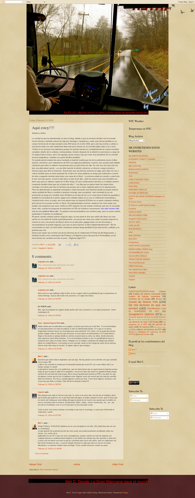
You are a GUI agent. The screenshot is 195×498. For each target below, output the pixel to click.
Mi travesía (144, 327)
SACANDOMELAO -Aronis (139, 253)
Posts (134, 396)
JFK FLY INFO (134, 222)
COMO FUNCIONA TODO (139, 180)
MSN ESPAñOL (135, 236)
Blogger (125, 493)
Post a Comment (41, 454)
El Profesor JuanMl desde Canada (142, 205)
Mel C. (43, 245)
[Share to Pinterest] (77, 244)
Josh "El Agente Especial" (156, 317)
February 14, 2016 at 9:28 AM (49, 315)
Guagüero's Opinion (45, 248)
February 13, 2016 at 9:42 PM (49, 299)
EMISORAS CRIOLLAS (138, 190)
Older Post (117, 464)
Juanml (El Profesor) (156, 319)
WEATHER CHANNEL (137, 273)
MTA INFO (133, 239)
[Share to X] (72, 244)
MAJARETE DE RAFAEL (138, 156)
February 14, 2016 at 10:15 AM (50, 349)
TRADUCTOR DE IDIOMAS (139, 259)
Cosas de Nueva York (143, 301)
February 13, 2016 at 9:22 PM (49, 268)
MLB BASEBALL (135, 229)
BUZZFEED (133, 173)
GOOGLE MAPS (135, 212)
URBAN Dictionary (136, 266)
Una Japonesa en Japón (138, 269)
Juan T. (134, 350)
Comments (136, 400)
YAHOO (132, 276)
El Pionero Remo (135, 202)
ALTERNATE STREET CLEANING (142, 159)
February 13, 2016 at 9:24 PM (49, 282)
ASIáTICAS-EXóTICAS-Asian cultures (147, 291)
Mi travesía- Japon (160, 327)
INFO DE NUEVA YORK (138, 215)
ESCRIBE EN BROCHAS (138, 193)
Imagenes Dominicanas (138, 219)
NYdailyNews (134, 242)
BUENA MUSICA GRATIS (139, 169)
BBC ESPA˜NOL (135, 166)
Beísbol (159, 299)
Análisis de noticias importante (144, 296)
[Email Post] (59, 245)
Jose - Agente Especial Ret (49, 323)
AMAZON (132, 163)
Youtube (132, 280)
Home (77, 464)
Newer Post (35, 464)
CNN (130, 176)
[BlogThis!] (70, 244)
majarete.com (43, 262)
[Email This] (67, 244)
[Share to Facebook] (75, 244)
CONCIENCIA (134, 183)
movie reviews (144, 334)
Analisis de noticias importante (147, 294)
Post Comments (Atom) (49, 470)
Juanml (41, 392)
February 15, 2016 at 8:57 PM (49, 415)
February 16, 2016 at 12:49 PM (50, 449)
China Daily (133, 186)
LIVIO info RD (134, 226)
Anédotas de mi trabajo (139, 299)
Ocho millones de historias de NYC (146, 329)
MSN (131, 232)
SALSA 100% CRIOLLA (138, 256)
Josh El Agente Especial (139, 319)
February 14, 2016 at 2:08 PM (49, 384)
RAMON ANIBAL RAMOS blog (140, 249)
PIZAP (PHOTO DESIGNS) (139, 246)
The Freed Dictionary (137, 263)
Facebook (132, 209)
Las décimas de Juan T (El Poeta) (143, 322)
